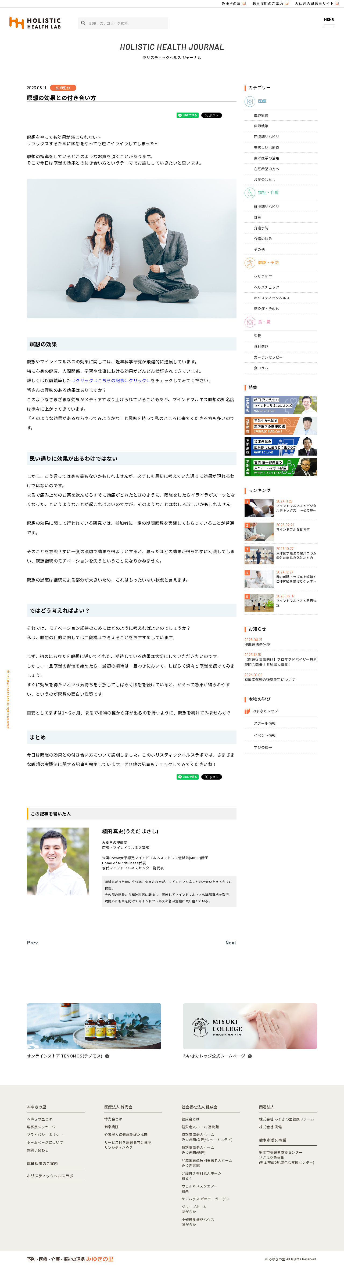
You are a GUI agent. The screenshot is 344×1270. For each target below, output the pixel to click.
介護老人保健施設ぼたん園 (126, 1134)
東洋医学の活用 (266, 158)
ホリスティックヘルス (272, 297)
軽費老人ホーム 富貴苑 (200, 1126)
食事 (257, 217)
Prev (32, 942)
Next (230, 942)
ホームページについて (45, 1142)
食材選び (261, 346)
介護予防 (261, 227)
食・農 (264, 321)
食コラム (261, 367)
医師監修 (261, 115)
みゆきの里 (231, 3)
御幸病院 (111, 1126)
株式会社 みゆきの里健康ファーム (286, 1119)
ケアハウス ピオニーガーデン (206, 1198)
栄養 (257, 335)
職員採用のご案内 (268, 3)
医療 (262, 101)
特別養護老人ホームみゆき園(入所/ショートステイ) (207, 1137)
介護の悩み (263, 238)
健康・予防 (268, 262)
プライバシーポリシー (45, 1134)
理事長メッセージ (41, 1126)
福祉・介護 (268, 192)
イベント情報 (265, 735)
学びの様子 (263, 747)
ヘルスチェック (266, 287)
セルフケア (263, 276)
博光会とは (113, 1119)
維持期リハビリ (266, 206)
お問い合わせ (38, 1150)
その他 (259, 249)
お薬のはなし (265, 179)
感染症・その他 (266, 308)
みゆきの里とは (39, 1119)
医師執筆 (261, 125)
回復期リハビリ (266, 136)
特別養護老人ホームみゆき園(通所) (198, 1150)
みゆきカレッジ (265, 710)
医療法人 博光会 (118, 1106)
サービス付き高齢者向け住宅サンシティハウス (127, 1145)
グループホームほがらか (194, 1209)
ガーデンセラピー (268, 357)
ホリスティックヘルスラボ (50, 1175)
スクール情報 (265, 723)
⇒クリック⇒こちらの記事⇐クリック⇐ (111, 380)
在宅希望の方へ (266, 168)
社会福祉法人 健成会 (200, 1106)
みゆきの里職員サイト (314, 3)
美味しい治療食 (266, 147)
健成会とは (191, 1119)
